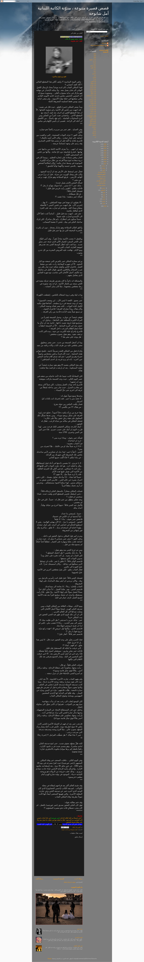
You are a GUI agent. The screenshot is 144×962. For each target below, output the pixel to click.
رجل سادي (79, 929)
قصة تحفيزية (93, 89)
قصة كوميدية (93, 109)
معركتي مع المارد (101, 185)
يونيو (104, 194)
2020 (104, 157)
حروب (94, 63)
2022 (104, 153)
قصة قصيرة (93, 107)
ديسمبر (103, 165)
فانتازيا (94, 77)
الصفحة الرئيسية (58, 879)
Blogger (50, 958)
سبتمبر (103, 188)
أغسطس (102, 190)
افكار (95, 57)
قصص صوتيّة (93, 123)
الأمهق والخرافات (101, 174)
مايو (104, 196)
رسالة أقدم (39, 879)
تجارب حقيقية (92, 59)
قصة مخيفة (93, 111)
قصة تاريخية (93, 87)
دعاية (95, 69)
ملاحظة (94, 133)
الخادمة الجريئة (78, 937)
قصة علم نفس (92, 105)
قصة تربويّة (93, 91)
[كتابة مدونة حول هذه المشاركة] (66, 827)
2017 (104, 163)
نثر (95, 137)
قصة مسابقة (93, 113)
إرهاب (94, 53)
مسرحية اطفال (92, 125)
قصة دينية (93, 97)
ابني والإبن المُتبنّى (78, 946)
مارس (103, 201)
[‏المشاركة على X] (65, 827)
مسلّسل (94, 127)
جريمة (94, 61)
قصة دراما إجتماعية (91, 95)
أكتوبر (103, 170)
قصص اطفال (93, 121)
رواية (95, 71)
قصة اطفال (93, 83)
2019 (104, 159)
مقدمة (94, 131)
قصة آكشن (93, 81)
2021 (104, 155)
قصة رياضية (93, 101)
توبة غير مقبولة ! (101, 176)
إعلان (95, 55)
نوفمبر (103, 168)
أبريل (103, 199)
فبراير (103, 203)
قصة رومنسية (92, 99)
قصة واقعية (93, 119)
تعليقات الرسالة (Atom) (70, 882)
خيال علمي (93, 67)
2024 (104, 148)
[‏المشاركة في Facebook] (63, 827)
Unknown (104, 43)
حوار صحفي (93, 65)
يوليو (104, 192)
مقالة (94, 129)
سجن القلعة (102, 178)
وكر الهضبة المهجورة (76, 887)
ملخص (94, 135)
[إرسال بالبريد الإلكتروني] (68, 827)
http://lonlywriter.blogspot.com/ (99, 45)
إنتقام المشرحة (101, 172)
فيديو (95, 79)
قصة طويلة (93, 103)
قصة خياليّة (93, 93)
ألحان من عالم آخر (100, 181)
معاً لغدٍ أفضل (102, 183)
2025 (104, 146)
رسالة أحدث (78, 879)
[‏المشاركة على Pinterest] (62, 827)
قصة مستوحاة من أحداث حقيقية (69, 829)
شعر (95, 75)
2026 (104, 144)
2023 (104, 150)
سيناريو (94, 73)
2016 (104, 206)
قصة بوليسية (93, 85)
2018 (104, 161)
